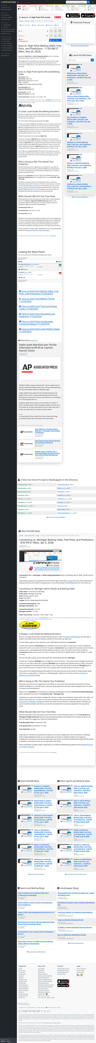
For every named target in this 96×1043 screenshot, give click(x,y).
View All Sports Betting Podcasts (80, 45)
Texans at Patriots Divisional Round (70, 920)
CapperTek (21, 20)
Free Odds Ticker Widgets (45, 986)
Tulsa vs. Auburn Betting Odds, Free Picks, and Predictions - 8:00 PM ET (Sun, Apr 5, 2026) (78, 98)
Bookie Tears (6, 33)
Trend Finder (6, 41)
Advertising (41, 972)
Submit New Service (43, 977)
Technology (41, 968)
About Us (21, 992)
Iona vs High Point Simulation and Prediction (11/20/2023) (37, 315)
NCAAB (32, 20)
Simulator (41, 25)
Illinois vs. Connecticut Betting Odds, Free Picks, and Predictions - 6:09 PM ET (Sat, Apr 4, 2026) (79, 165)
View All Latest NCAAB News (37, 874)
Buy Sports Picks (23, 994)
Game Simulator (7, 43)
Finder (34, 25)
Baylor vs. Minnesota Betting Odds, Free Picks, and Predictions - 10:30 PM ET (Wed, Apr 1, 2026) (43, 848)
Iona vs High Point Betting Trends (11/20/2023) (37, 300)
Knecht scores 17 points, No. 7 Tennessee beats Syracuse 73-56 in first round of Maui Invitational (47, 453)
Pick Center (6, 15)
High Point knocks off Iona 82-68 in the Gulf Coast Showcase (47, 442)
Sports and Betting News (30, 535)
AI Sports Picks (61, 974)
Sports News (6, 19)
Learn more (53, 235)
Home (20, 968)
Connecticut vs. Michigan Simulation (31, 702)
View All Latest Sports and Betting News (76, 874)
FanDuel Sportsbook (63, 970)
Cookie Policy (80, 972)
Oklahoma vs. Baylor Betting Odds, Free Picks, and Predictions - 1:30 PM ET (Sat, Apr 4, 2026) (79, 186)
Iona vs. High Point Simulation (26, 187)
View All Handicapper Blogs (76, 943)
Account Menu (7, 9)
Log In (8, 1041)
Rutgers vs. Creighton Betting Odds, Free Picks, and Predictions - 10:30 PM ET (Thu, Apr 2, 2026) (43, 789)
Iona (56, 114)
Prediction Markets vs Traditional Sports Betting (75, 912)
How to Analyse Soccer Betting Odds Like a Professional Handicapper (33, 894)
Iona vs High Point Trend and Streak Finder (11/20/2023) (38, 307)
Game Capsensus (8, 45)
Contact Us (22, 997)
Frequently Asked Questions (46, 985)
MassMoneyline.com (63, 898)
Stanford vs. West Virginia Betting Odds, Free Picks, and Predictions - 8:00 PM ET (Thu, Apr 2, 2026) (43, 818)
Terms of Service (81, 968)
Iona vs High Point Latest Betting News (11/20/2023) (39, 330)
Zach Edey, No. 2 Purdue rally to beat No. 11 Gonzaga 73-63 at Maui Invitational (47, 431)
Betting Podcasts (8, 50)
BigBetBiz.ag (49, 99)
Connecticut (66, 637)
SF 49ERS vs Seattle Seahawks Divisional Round (75, 927)
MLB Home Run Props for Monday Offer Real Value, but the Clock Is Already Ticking (36, 923)
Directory (5, 27)
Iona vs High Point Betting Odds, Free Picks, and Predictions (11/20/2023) (39, 292)
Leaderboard (6, 25)
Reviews (21, 977)
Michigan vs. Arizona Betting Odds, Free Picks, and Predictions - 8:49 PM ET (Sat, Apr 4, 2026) (79, 144)
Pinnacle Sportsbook (63, 968)
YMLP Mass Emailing (44, 992)
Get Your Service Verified (45, 976)
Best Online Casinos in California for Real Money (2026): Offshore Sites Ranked (35, 942)
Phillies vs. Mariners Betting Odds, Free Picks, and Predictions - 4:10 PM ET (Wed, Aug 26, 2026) (83, 833)
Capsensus (50, 25)
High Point (21, 116)
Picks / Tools (55, 40)
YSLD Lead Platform (43, 990)
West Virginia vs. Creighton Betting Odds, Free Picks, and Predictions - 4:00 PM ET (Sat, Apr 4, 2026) (78, 120)
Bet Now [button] (58, 17)
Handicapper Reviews (9, 29)
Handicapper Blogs (43, 983)
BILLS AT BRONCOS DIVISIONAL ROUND (72, 935)
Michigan (77, 637)
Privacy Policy (80, 970)
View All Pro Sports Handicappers (56, 517)
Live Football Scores (63, 972)
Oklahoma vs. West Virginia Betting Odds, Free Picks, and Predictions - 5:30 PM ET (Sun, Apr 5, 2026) (79, 76)
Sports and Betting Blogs (45, 981)
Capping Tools (23, 979)
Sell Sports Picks (23, 996)
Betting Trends (7, 39)
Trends (28, 25)
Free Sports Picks (43, 988)
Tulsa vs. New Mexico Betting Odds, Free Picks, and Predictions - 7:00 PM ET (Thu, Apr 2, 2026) (43, 833)
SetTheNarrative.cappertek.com (66, 915)
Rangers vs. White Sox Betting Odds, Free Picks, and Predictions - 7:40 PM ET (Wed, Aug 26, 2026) (83, 848)
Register (3, 1041)
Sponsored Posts (43, 974)
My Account (6, 7)
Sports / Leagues (8, 17)
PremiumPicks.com (44, 617)
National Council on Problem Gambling (38, 230)
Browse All (6, 55)
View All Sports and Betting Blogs (36, 952)
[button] (93, 2)
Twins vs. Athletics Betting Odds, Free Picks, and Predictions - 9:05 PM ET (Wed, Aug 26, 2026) (83, 789)
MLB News (76, 796)
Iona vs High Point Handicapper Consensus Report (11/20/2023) (36, 322)
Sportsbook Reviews (9, 31)
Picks (22, 25)
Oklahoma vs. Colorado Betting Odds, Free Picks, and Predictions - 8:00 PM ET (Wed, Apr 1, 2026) (43, 862)
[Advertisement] (56, 761)
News (57, 25)
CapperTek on (42, 994)
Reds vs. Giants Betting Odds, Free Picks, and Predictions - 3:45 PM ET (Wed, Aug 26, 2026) (82, 804)
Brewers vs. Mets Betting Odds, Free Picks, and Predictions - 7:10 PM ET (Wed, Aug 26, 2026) (83, 862)
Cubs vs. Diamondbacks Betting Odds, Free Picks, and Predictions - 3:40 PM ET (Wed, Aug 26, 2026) (83, 818)
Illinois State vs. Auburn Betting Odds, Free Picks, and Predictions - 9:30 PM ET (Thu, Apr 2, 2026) (43, 804)
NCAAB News (34, 340)
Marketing (41, 970)
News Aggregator (8, 48)
